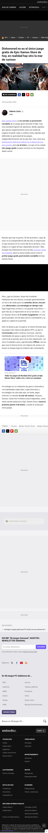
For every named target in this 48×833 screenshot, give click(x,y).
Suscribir (41, 647)
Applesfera (6, 749)
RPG (6, 37)
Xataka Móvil (7, 746)
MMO (5, 691)
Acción (22, 7)
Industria (6, 687)
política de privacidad (30, 652)
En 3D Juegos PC (10, 373)
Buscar (45, 721)
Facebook (19, 94)
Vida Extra (28, 746)
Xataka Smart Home (9, 753)
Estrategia (34, 7)
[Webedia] (42, 1)
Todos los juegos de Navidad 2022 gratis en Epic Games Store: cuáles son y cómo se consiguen (24, 377)
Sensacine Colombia (31, 814)
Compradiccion (7, 795)
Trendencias (7, 788)
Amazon (35, 37)
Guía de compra (9, 7)
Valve (27, 696)
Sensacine (28, 758)
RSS (26, 662)
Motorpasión (29, 773)
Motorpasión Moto (31, 776)
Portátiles (28, 691)
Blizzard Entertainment (33, 705)
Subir (39, 731)
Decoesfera (6, 792)
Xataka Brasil (7, 810)
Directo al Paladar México (11, 817)
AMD (4, 705)
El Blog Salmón (29, 788)
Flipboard (27, 94)
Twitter (23, 94)
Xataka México (7, 807)
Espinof (27, 761)
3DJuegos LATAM (30, 807)
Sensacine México (31, 810)
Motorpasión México (31, 817)
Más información (7, 830)
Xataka (5, 743)
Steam (13, 37)
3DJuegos (28, 743)
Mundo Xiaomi (7, 756)
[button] (16, 111)
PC (28, 37)
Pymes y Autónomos (31, 792)
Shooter (21, 37)
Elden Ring (44, 37)
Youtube (21, 662)
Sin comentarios (10, 94)
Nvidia (5, 700)
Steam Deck (29, 700)
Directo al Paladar (8, 773)
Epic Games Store (9, 121)
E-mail (32, 94)
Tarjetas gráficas (31, 687)
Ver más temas (9, 712)
